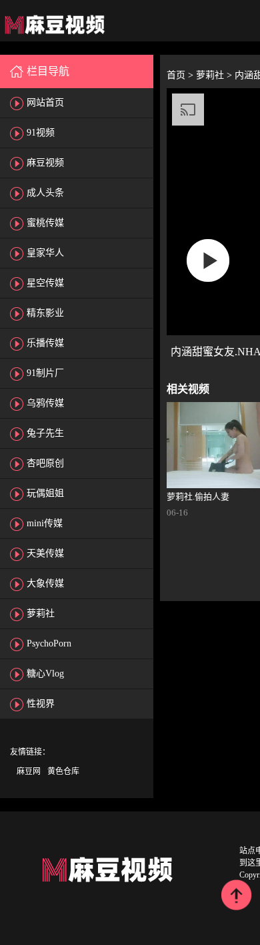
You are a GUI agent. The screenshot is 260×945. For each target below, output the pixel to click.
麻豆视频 (45, 163)
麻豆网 (29, 771)
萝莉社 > (215, 75)
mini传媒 (45, 523)
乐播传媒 (45, 343)
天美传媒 (45, 553)
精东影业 (45, 313)
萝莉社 (41, 613)
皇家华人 (45, 253)
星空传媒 (45, 283)
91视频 (41, 133)
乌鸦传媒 (45, 403)
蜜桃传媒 (45, 223)
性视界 (41, 704)
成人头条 (45, 193)
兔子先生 (45, 433)
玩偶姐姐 (45, 493)
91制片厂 (45, 373)
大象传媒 (45, 583)
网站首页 (45, 103)
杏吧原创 (45, 463)
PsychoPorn (49, 643)
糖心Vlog (45, 674)
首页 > (181, 75)
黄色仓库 (63, 771)
